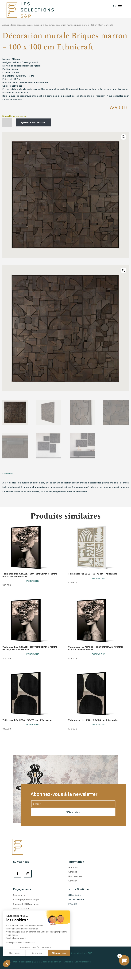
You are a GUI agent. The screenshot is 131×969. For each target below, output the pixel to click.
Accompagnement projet (26, 899)
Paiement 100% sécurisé (26, 904)
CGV (36, 961)
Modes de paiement (51, 961)
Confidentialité (83, 961)
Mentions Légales (22, 961)
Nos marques (75, 876)
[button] (7, 963)
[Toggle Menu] (120, 7)
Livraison (68, 961)
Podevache (32, 581)
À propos (72, 867)
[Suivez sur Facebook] (17, 873)
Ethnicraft (7, 473)
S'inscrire (73, 812)
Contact (72, 880)
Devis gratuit (20, 895)
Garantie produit (22, 908)
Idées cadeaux (18, 25)
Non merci (14, 953)
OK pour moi (59, 953)
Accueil (5, 25)
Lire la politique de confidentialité (20, 943)
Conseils (72, 871)
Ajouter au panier (33, 122)
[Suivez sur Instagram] (28, 873)
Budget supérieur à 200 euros (40, 25)
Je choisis (37, 953)
